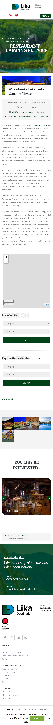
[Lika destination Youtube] (18, 637)
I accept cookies (37, 718)
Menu (45, 15)
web (42, 111)
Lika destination (9, 38)
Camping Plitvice (40, 125)
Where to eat (23, 38)
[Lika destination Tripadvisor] (25, 637)
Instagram (26, 116)
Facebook (11, 116)
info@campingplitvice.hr (23, 111)
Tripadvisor (42, 116)
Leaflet (47, 304)
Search (26, 340)
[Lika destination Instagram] (12, 637)
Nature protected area (10, 669)
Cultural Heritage (8, 682)
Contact (5, 659)
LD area (5, 679)
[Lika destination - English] (10, 15)
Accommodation (8, 675)
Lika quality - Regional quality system (16, 692)
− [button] (6, 261)
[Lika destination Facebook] (5, 637)
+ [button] (6, 257)
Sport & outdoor (8, 672)
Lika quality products (10, 695)
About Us (5, 649)
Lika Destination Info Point (12, 652)
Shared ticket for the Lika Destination (16, 656)
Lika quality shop (8, 698)
